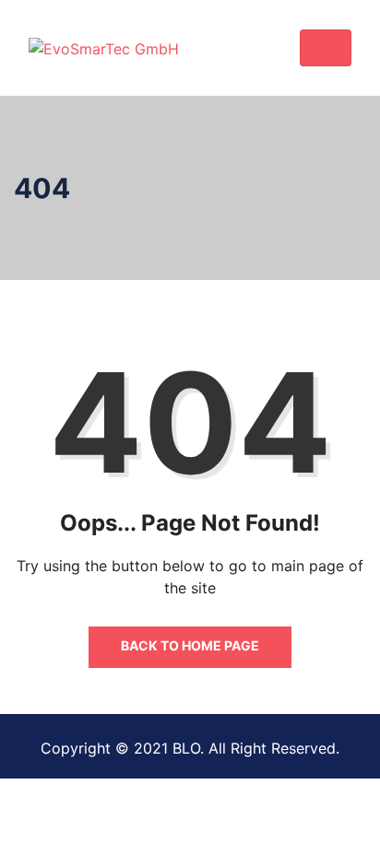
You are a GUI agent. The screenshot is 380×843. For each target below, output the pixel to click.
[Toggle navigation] (325, 47)
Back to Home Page (190, 645)
